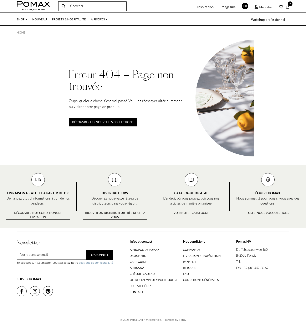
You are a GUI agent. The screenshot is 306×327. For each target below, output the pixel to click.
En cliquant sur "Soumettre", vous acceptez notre (65, 263)
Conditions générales (201, 280)
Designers (138, 256)
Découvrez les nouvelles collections (102, 122)
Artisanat (138, 268)
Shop (21, 19)
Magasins (228, 7)
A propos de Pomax (144, 250)
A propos (98, 19)
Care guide (138, 262)
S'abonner (99, 255)
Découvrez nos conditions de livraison (38, 215)
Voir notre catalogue (191, 213)
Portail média (141, 286)
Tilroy (182, 320)
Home (21, 33)
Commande (191, 250)
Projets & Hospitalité (69, 19)
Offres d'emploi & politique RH (154, 280)
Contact (136, 292)
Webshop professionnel (268, 19)
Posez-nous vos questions (267, 213)
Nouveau (39, 19)
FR (245, 6)
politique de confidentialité (96, 263)
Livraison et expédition (202, 256)
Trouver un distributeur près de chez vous (115, 215)
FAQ (186, 274)
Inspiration (205, 7)
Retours (189, 268)
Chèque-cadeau (142, 274)
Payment (189, 262)
